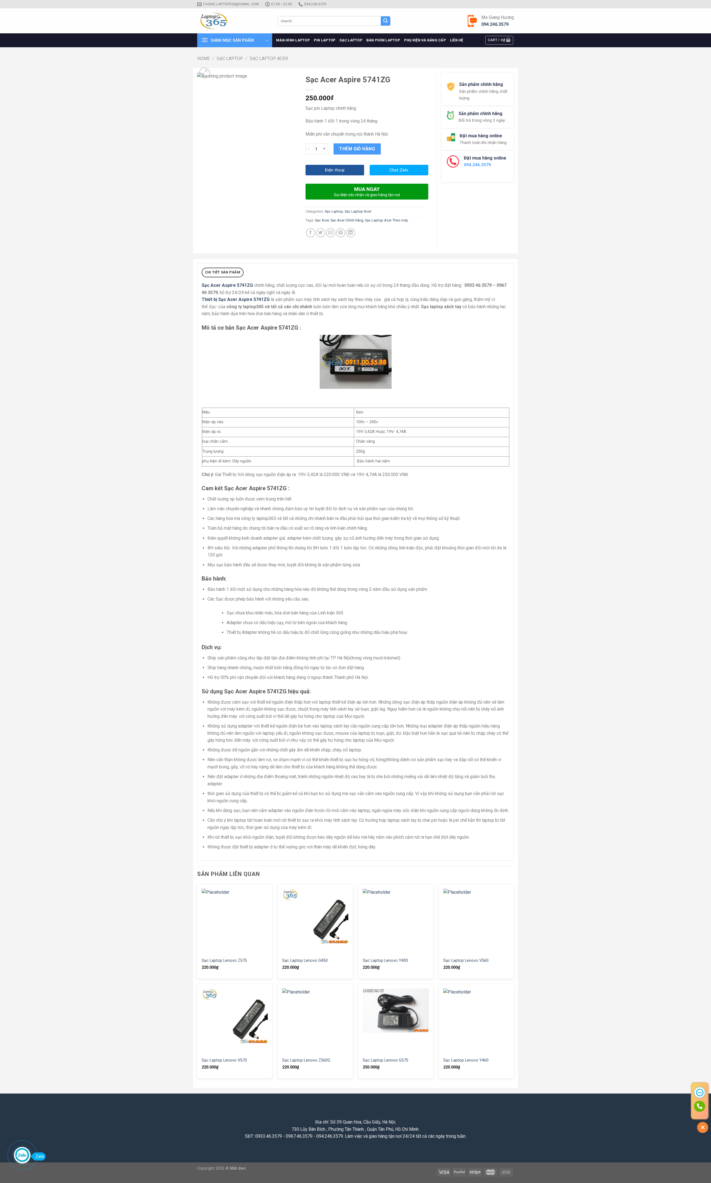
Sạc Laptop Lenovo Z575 (224, 960)
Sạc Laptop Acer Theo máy (386, 220)
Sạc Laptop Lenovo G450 (305, 960)
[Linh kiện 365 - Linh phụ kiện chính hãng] (233, 21)
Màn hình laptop (293, 40)
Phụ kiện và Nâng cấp (425, 40)
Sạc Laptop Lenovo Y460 (466, 1060)
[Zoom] (204, 73)
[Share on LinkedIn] (350, 232)
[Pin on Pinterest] (340, 232)
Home (203, 58)
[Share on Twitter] (320, 232)
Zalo (40, 1156)
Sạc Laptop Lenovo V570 (224, 1060)
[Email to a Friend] (330, 232)
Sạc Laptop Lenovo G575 (385, 1060)
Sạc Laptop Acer (269, 58)
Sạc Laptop (350, 40)
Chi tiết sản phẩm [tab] (222, 272)
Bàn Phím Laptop (383, 40)
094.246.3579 (495, 24)
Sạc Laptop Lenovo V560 (466, 960)
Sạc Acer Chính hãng (347, 220)
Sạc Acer (322, 220)
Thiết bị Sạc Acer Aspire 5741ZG (236, 299)
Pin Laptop (325, 40)
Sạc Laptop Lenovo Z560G (306, 1060)
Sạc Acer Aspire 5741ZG (227, 285)
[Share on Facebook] (310, 232)
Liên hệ (456, 40)
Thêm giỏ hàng (357, 148)
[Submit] (385, 21)
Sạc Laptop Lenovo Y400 (385, 960)
